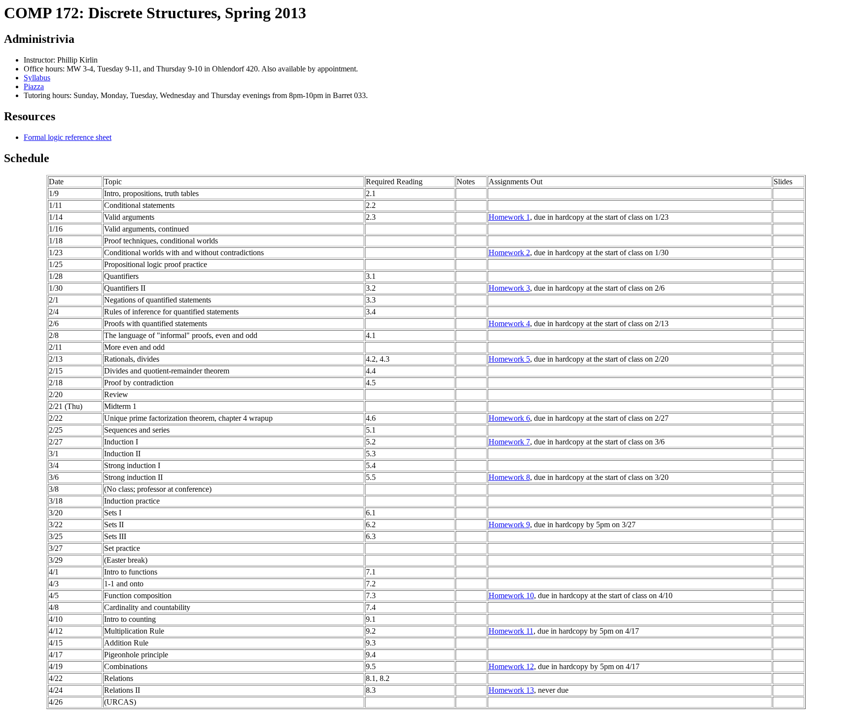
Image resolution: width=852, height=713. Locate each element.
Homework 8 (509, 477)
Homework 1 (509, 217)
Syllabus (37, 77)
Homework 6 (509, 418)
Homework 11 (511, 631)
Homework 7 (509, 442)
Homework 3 (509, 288)
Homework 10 (511, 595)
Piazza (34, 86)
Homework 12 (511, 666)
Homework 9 (509, 524)
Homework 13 (511, 690)
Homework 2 (509, 252)
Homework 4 (509, 323)
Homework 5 (509, 359)
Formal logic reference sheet (67, 137)
